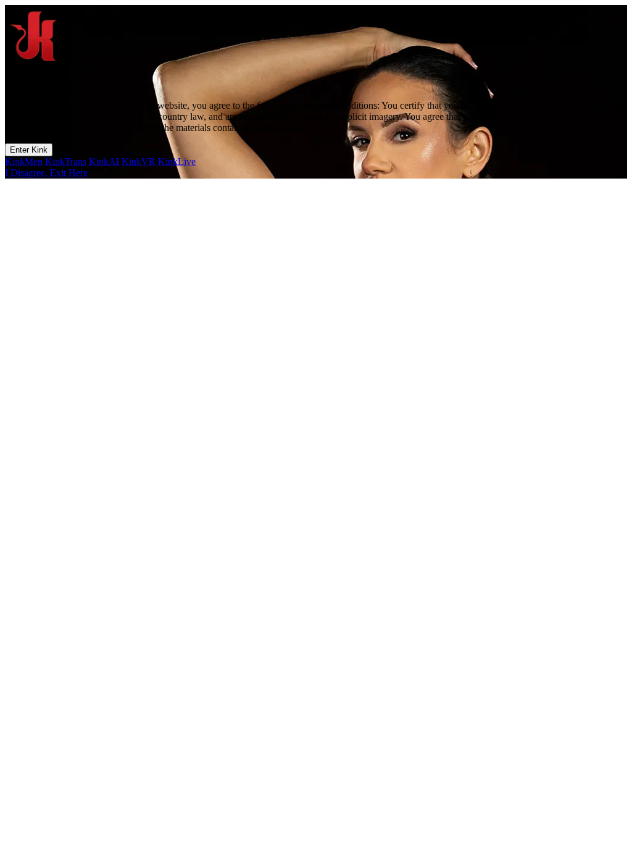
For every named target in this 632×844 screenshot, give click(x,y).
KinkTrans (65, 161)
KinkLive (177, 161)
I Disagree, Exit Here (46, 172)
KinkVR (139, 161)
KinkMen (24, 161)
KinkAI (104, 161)
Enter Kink (29, 149)
